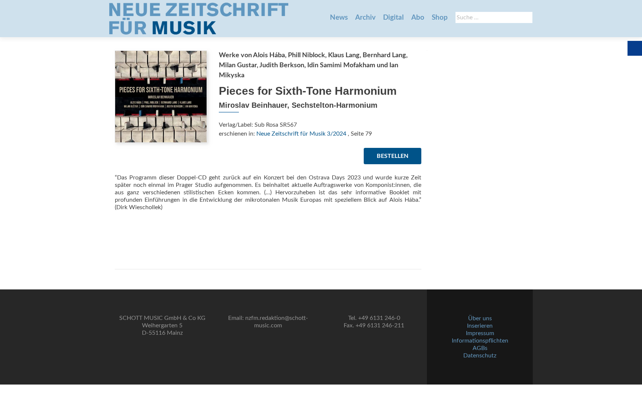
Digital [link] (393, 17)
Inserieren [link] (480, 326)
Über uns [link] (480, 318)
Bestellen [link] (392, 156)
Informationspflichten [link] (480, 341)
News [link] (339, 17)
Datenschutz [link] (479, 356)
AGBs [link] (480, 348)
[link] (198, 18)
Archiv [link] (365, 17)
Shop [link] (440, 17)
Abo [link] (417, 17)
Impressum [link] (480, 333)
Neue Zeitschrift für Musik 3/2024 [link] (301, 134)
